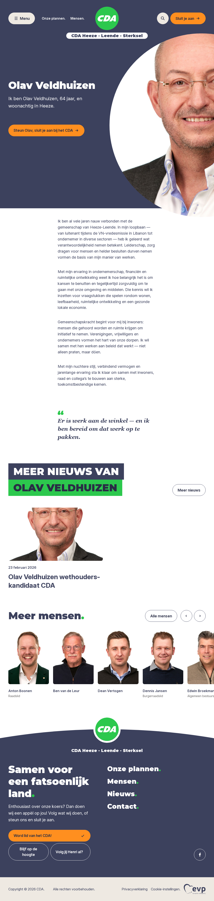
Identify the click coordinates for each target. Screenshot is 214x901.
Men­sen (123, 781)
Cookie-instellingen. (165, 889)
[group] (28, 664)
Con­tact (123, 806)
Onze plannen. (53, 18)
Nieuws (122, 794)
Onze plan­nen (134, 769)
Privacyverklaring (135, 889)
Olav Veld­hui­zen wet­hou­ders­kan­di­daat (54, 581)
